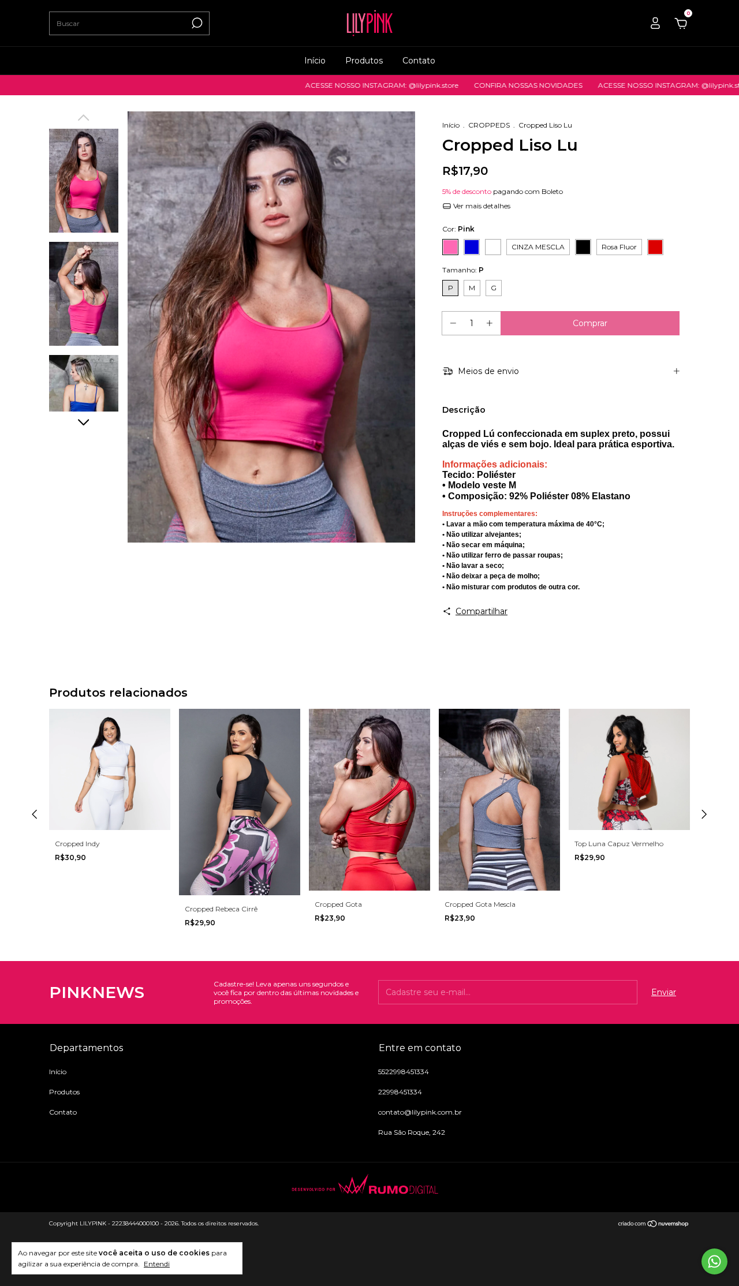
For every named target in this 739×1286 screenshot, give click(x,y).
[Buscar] (196, 23)
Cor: (458, 229)
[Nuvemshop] (654, 1225)
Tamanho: (463, 270)
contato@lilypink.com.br (420, 1112)
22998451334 (400, 1091)
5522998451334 (403, 1071)
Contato (418, 60)
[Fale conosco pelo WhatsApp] (714, 1261)
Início (315, 60)
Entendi (157, 1263)
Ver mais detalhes (480, 205)
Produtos (364, 60)
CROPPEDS (489, 125)
